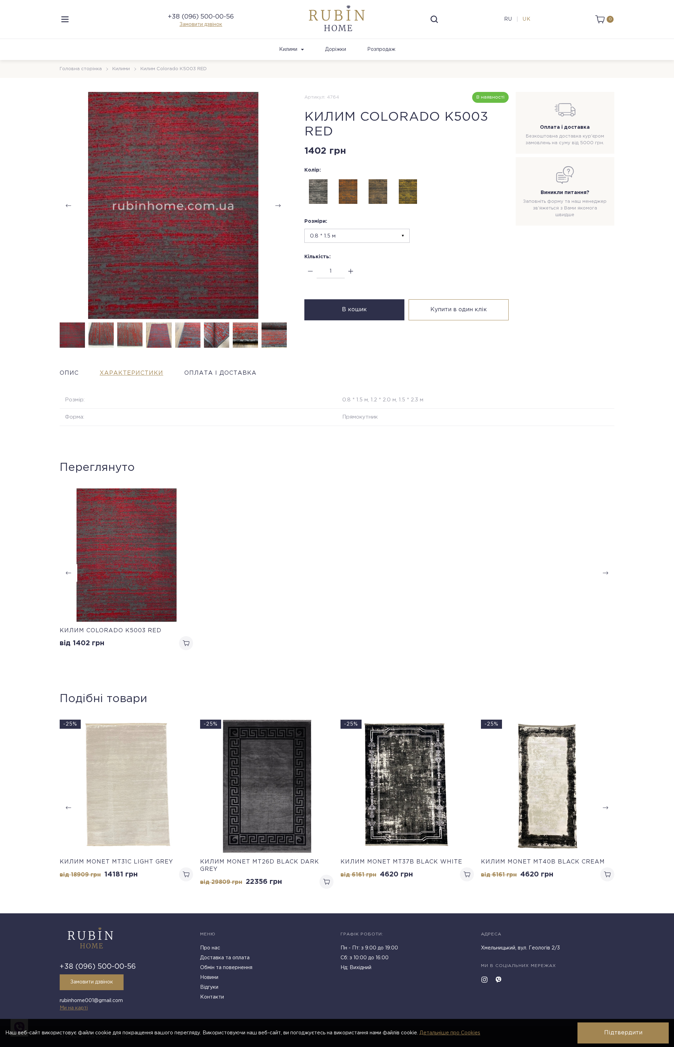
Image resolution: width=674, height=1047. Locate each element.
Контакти (212, 997)
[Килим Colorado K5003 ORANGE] (348, 192)
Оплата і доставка (220, 373)
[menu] (65, 19)
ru (508, 19)
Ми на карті (74, 1008)
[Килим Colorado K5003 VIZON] (378, 192)
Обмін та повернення (226, 968)
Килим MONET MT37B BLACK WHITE (401, 862)
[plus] (351, 271)
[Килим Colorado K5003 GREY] (318, 192)
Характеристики (131, 373)
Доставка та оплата (225, 958)
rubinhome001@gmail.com (91, 1001)
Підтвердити (623, 1032)
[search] (434, 19)
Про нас (210, 948)
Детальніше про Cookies (449, 1033)
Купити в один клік (458, 309)
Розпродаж (381, 49)
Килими (288, 49)
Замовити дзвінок (200, 24)
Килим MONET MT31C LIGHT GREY (116, 862)
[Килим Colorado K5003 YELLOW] (408, 192)
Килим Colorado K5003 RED (110, 630)
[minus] (310, 271)
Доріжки (335, 49)
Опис (69, 373)
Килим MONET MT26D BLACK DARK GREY (259, 865)
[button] (278, 205)
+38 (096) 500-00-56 (201, 17)
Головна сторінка (81, 69)
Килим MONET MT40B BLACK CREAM (543, 862)
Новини (209, 977)
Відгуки (209, 987)
